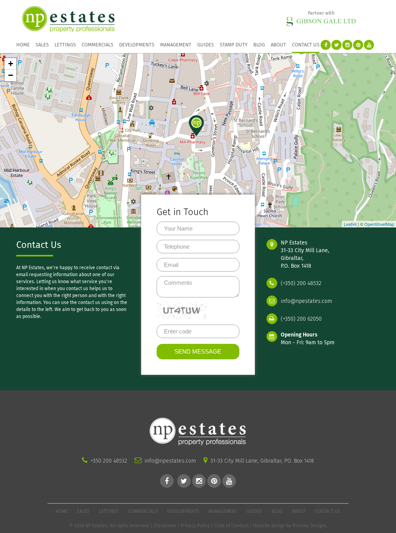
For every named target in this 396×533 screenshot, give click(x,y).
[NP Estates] (68, 18)
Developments (136, 45)
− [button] (10, 75)
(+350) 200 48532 (300, 283)
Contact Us (305, 45)
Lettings (65, 45)
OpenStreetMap (379, 224)
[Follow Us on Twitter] (336, 45)
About (278, 45)
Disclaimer (165, 525)
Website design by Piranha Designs (290, 525)
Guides (205, 45)
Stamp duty (234, 45)
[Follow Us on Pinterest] (358, 45)
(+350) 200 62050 (300, 319)
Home (23, 45)
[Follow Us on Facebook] (326, 45)
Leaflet (350, 224)
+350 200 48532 (108, 461)
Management (175, 45)
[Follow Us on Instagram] (347, 45)
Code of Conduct (231, 525)
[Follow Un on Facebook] (167, 481)
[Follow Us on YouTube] (369, 45)
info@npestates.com (305, 301)
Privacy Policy (195, 525)
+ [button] (10, 63)
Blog (259, 45)
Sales (42, 45)
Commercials (97, 45)
